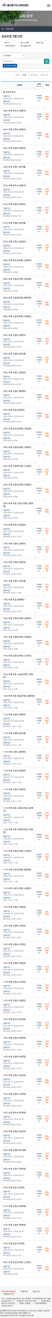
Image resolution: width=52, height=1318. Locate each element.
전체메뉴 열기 (48, 5)
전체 (17, 75)
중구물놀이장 (26, 46)
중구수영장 (25, 43)
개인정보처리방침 (8, 1291)
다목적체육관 (10, 46)
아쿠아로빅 (33, 75)
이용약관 (24, 1291)
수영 (24, 75)
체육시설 (39, 43)
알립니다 (36, 1291)
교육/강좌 (9, 29)
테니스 (7, 43)
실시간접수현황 (10, 66)
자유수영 (44, 75)
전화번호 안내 (8, 1294)
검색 (46, 61)
